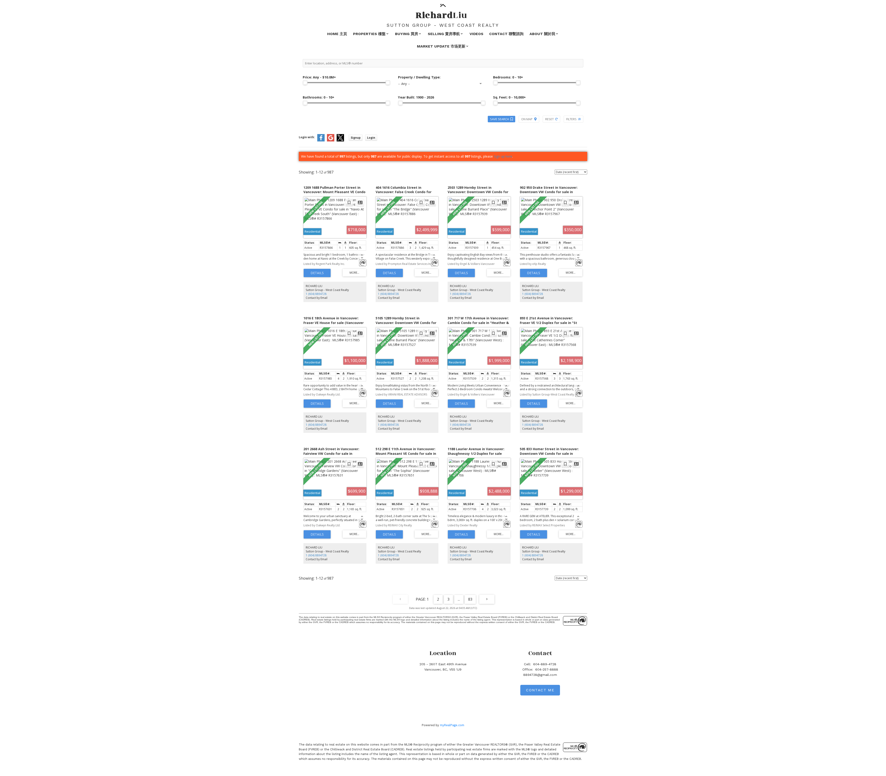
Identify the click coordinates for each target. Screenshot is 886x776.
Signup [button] (356, 138)
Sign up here (503, 156)
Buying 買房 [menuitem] (406, 34)
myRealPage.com (452, 725)
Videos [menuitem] (476, 34)
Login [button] (371, 138)
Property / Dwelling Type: (419, 77)
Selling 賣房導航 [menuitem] (444, 34)
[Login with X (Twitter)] (340, 140)
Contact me (540, 690)
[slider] (305, 82)
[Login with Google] (330, 140)
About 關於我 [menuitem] (542, 34)
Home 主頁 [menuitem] (337, 34)
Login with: (307, 137)
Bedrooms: (508, 77)
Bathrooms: (318, 97)
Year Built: (416, 97)
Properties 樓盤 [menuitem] (369, 34)
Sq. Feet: (509, 97)
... (459, 599)
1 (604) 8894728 (316, 294)
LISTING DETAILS (317, 273)
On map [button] (527, 119)
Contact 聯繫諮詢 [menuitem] (506, 34)
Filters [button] (571, 119)
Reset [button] (549, 119)
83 (470, 599)
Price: (319, 77)
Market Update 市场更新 (441, 46)
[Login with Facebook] (321, 140)
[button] (540, 690)
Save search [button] (499, 119)
